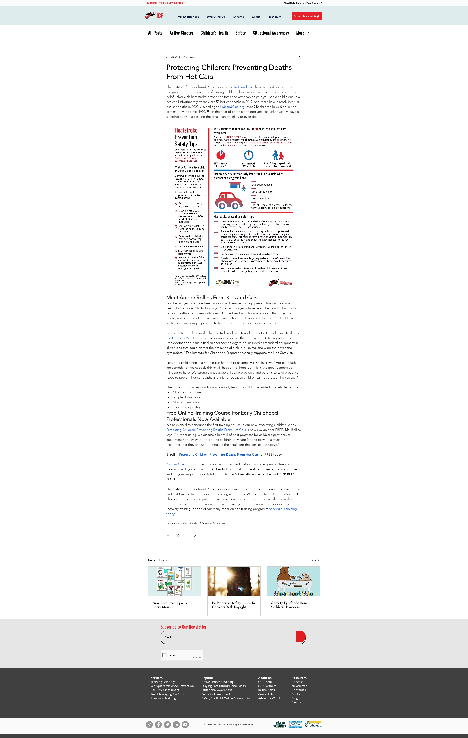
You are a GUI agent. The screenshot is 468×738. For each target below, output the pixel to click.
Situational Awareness (271, 33)
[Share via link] (195, 535)
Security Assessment (165, 690)
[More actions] (299, 57)
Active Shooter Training (218, 682)
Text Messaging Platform (168, 694)
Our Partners (267, 686)
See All (316, 559)
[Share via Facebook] (168, 535)
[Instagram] (149, 724)
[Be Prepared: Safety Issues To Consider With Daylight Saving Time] (234, 581)
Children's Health (214, 33)
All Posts (155, 33)
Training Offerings (163, 682)
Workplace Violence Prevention (172, 686)
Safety (240, 33)
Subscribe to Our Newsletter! (184, 627)
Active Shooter (181, 33)
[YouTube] (185, 724)
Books (296, 694)
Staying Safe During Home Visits (224, 686)
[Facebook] (158, 724)
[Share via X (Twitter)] (177, 535)
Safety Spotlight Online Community (226, 698)
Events (296, 702)
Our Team (265, 682)
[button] (165, 2)
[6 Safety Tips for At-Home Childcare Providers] (293, 581)
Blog (295, 698)
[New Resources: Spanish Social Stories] (174, 581)
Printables (299, 690)
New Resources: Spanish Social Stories (171, 605)
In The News (266, 690)
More (300, 33)
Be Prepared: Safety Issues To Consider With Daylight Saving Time (233, 605)
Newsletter (299, 686)
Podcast (297, 682)
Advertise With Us (270, 698)
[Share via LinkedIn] (186, 535)
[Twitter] (167, 724)
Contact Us (265, 694)
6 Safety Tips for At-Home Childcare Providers (290, 605)
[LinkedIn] (176, 724)
